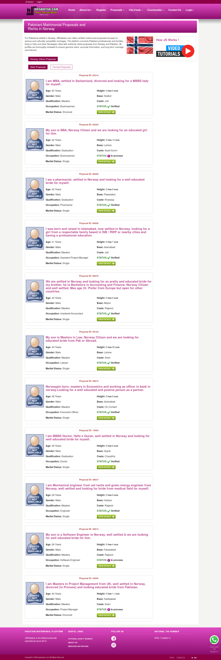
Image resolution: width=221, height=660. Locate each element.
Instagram (113, 645)
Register (101, 10)
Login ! (39, 1)
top (195, 657)
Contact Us (174, 10)
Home (71, 10)
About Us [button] (85, 10)
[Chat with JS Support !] (214, 639)
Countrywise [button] (154, 10)
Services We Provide (78, 646)
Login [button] (189, 10)
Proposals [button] (116, 10)
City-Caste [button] (135, 10)
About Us (72, 642)
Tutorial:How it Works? (80, 639)
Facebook (113, 638)
